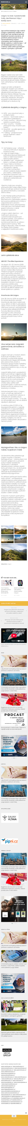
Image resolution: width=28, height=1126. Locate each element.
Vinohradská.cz (5, 1103)
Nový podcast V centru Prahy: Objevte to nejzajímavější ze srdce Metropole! (13, 728)
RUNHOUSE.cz (5, 2)
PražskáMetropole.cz (18, 1098)
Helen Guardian (6, 23)
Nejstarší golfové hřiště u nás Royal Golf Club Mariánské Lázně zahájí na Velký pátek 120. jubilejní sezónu (14, 1034)
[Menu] (26, 2)
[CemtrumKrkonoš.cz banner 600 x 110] (14, 7)
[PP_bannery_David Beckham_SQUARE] (14, 909)
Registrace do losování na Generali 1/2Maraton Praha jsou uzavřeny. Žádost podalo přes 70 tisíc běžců (13, 709)
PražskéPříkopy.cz (6, 1098)
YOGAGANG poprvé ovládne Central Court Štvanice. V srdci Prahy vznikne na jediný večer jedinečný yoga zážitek (14, 965)
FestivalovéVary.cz (16, 1101)
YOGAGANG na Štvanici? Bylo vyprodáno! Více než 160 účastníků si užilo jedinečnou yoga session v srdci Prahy (13, 689)
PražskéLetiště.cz (17, 1100)
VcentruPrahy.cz (6, 1100)
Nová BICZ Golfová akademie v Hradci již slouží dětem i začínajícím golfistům (13, 1015)
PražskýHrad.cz (5, 1101)
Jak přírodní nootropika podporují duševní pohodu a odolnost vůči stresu (13, 670)
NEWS (14, 11)
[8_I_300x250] (14, 746)
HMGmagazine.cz (17, 1096)
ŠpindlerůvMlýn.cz (16, 1103)
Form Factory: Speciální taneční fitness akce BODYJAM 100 (6, 590)
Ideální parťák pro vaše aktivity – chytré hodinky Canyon (19, 590)
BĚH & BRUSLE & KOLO (7, 11)
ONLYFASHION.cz (6, 1096)
